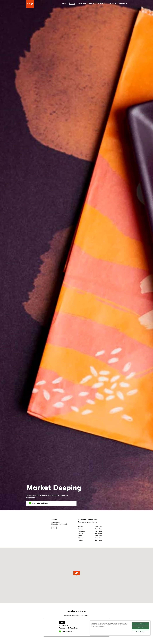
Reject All (140, 628)
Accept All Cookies (140, 624)
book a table (82, 3)
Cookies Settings (140, 631)
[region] (120, 628)
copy (54, 528)
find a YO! (72, 3)
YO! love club (112, 3)
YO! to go (91, 3)
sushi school (123, 3)
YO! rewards (101, 3)
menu (64, 3)
